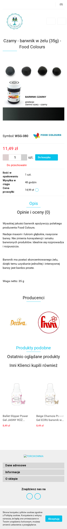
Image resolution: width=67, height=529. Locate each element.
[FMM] (18, 322)
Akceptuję (53, 518)
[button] (33, 466)
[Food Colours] (47, 135)
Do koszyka (44, 157)
